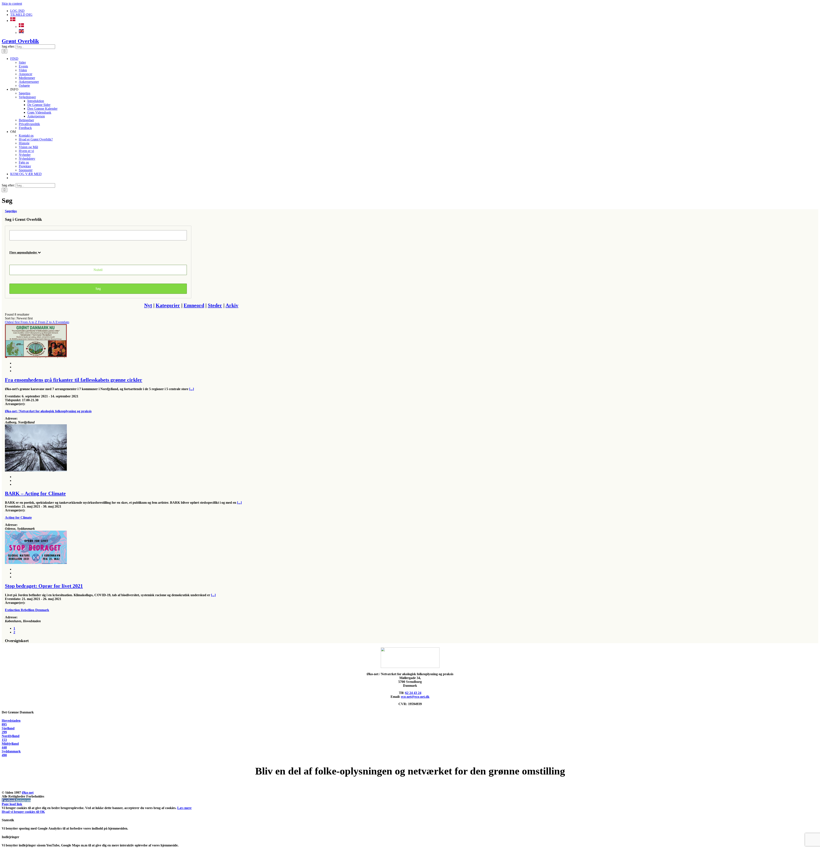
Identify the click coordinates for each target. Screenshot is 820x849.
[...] (191, 389)
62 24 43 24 (413, 693)
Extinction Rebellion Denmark (27, 610)
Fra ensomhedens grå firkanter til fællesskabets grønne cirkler (73, 380)
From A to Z (29, 322)
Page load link (12, 804)
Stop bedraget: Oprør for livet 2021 (44, 586)
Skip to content (12, 3)
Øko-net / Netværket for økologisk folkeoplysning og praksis (48, 411)
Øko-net (28, 792)
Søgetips (11, 211)
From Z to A (47, 322)
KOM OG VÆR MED (410, 787)
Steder (215, 305)
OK (42, 812)
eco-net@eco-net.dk (415, 696)
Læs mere (184, 808)
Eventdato (62, 322)
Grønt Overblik (20, 41)
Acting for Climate (18, 517)
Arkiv (232, 305)
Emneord (194, 305)
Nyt (148, 305)
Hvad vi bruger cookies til (21, 812)
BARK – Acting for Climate (35, 493)
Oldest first (12, 322)
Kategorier (168, 305)
